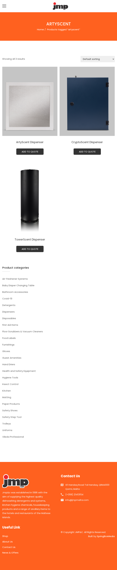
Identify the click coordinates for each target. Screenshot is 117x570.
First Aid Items (10, 324)
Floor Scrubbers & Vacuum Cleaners (22, 331)
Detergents (8, 305)
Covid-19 (7, 298)
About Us (7, 541)
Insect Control (10, 384)
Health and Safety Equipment (19, 371)
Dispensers (8, 311)
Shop (5, 536)
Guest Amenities (11, 357)
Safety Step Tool (11, 417)
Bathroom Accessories (15, 292)
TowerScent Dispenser (30, 239)
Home (40, 29)
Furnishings (8, 344)
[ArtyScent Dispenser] (29, 101)
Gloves (6, 351)
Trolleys (6, 423)
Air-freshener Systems (15, 278)
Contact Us (8, 547)
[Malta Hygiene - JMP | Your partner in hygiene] (60, 6)
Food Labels (9, 338)
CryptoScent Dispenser (87, 142)
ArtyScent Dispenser (30, 142)
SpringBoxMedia (106, 536)
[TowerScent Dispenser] (29, 198)
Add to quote (30, 151)
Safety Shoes (10, 410)
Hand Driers (8, 364)
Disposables (9, 318)
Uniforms (7, 430)
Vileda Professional (13, 436)
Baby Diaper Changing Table (18, 285)
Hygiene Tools (10, 377)
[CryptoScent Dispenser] (87, 101)
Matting (6, 397)
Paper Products (11, 403)
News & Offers (10, 552)
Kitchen (6, 390)
